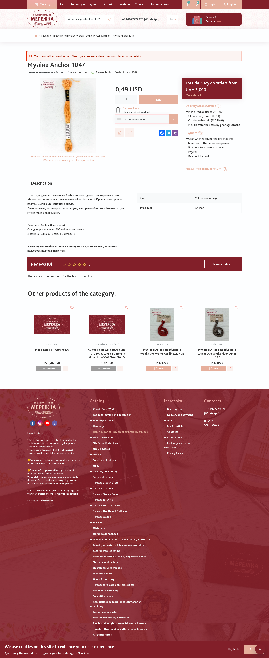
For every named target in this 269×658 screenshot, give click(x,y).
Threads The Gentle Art (106, 505)
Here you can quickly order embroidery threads (120, 431)
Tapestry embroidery (105, 471)
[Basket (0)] (197, 19)
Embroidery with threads (107, 567)
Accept (254, 649)
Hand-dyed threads (104, 420)
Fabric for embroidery (105, 590)
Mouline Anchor (101, 35)
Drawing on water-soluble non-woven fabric (118, 545)
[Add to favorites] (129, 132)
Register (232, 4)
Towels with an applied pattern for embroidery (120, 628)
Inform (51, 368)
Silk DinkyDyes (101, 448)
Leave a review (221, 264)
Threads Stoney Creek (105, 494)
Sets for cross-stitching (106, 550)
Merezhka (173, 400)
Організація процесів (105, 533)
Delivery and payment (85, 4)
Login (211, 4)
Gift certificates (102, 634)
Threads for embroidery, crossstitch (71, 35)
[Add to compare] (119, 132)
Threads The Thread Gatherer (110, 511)
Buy (159, 99)
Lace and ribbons (102, 573)
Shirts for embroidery (105, 562)
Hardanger (99, 426)
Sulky (96, 465)
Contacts (141, 4)
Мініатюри (99, 528)
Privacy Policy (175, 453)
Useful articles (175, 426)
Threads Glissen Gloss (105, 482)
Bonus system (160, 4)
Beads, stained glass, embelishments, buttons (119, 623)
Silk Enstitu (99, 454)
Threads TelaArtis (103, 499)
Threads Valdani (102, 516)
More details (194, 95)
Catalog (45, 4)
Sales (63, 4)
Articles (125, 4)
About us (110, 4)
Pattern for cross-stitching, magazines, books (119, 556)
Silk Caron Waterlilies (105, 443)
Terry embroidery (103, 477)
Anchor (59, 72)
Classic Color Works (104, 409)
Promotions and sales (105, 611)
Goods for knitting (103, 579)
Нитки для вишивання (40, 72)
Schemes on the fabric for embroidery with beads (121, 539)
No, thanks (234, 649)
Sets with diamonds (104, 596)
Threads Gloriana (103, 488)
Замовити (173, 119)
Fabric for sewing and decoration (112, 414)
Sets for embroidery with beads (111, 617)
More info (83, 653)
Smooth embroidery (104, 460)
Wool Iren (98, 522)
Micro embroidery (103, 437)
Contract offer (175, 437)
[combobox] (119, 119)
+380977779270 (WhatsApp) (140, 19)
